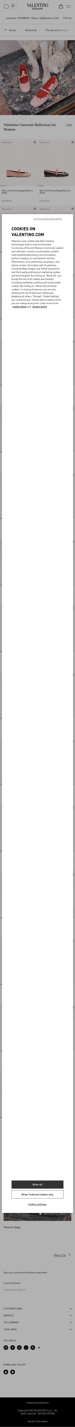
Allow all (37, 1184)
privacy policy (39, 306)
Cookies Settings (37, 1204)
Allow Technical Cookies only (37, 1194)
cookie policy (19, 306)
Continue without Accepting (47, 218)
